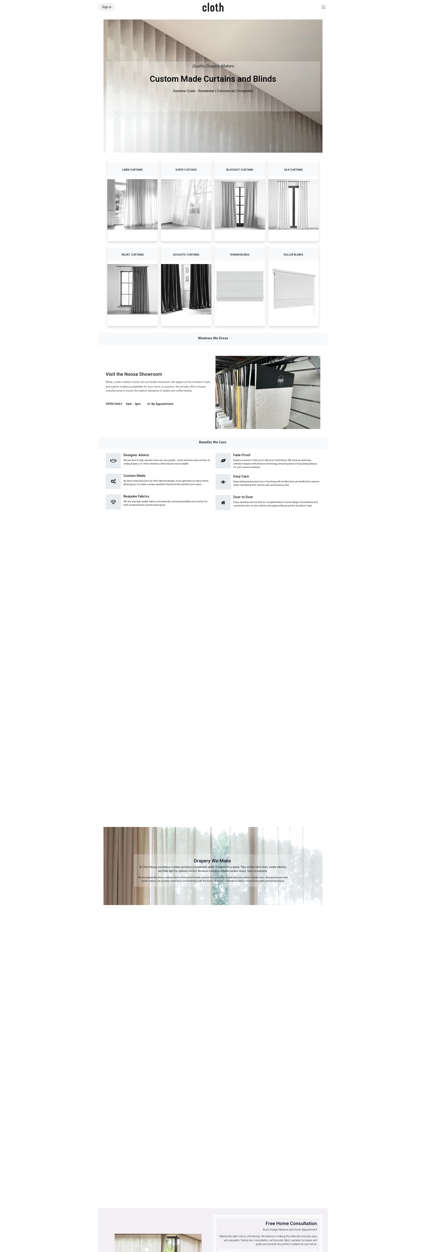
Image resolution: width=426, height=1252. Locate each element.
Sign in (106, 7)
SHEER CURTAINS (186, 170)
